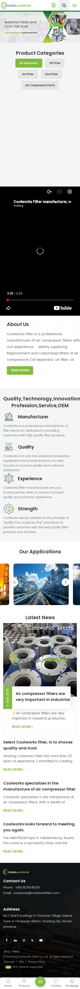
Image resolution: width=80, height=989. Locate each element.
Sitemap (9, 962)
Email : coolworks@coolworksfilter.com (31, 893)
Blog (7, 952)
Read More (20, 370)
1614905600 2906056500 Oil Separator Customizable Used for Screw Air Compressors (40, 166)
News (16, 952)
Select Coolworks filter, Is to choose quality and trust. (38, 745)
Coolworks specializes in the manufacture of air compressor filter (39, 786)
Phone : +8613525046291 (21, 887)
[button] (75, 138)
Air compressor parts (40, 85)
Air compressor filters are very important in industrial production (43, 697)
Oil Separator (28, 63)
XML (21, 962)
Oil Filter (55, 63)
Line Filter (51, 74)
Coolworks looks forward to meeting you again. (39, 827)
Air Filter (27, 74)
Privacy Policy (36, 962)
